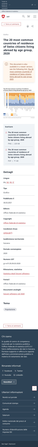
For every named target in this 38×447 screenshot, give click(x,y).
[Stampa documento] (27, 26)
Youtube (7, 375)
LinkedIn (19, 375)
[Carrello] (28, 16)
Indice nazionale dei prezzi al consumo (14, 422)
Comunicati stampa (10, 403)
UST (8, 17)
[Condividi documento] (32, 26)
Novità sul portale (10, 397)
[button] (34, 388)
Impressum (12, 444)
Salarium (6, 415)
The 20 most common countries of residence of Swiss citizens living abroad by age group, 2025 (21, 74)
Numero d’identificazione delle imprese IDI (15, 430)
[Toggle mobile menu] (35, 16)
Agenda (6, 409)
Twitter (20, 371)
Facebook (8, 371)
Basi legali (5, 444)
